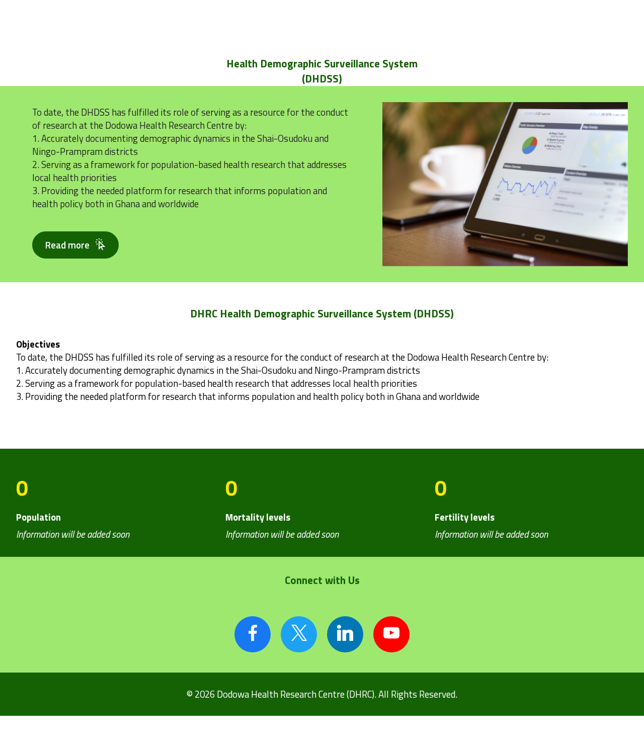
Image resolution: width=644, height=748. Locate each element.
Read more (67, 245)
